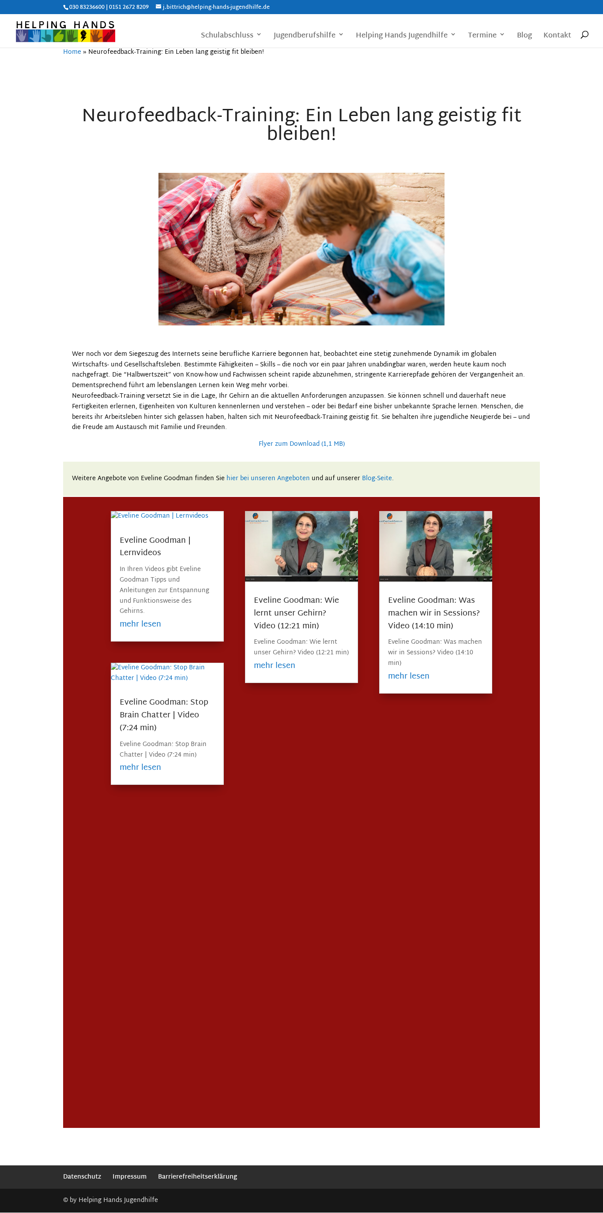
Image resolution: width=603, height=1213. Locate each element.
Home (72, 52)
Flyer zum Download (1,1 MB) (302, 444)
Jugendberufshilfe (304, 36)
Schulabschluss (227, 36)
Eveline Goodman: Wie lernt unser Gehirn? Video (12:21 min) (296, 613)
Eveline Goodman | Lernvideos (155, 547)
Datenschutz (82, 1177)
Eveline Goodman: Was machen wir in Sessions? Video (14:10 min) (434, 613)
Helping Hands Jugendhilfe (402, 36)
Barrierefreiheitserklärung (197, 1177)
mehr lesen (140, 624)
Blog (524, 36)
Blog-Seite (377, 478)
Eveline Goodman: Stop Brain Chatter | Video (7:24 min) (164, 715)
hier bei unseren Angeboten (268, 478)
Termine (482, 36)
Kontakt (557, 36)
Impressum (130, 1177)
